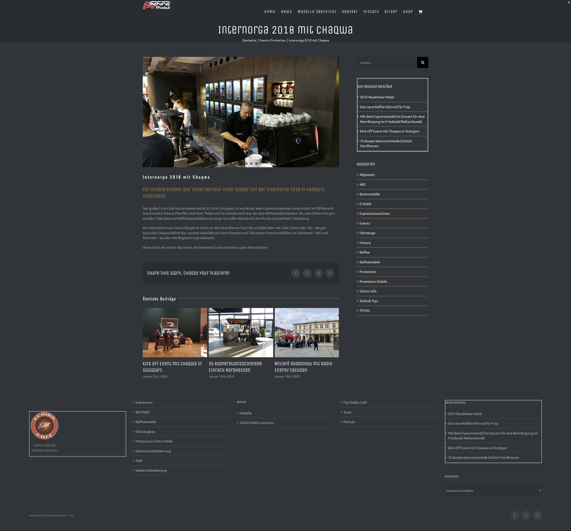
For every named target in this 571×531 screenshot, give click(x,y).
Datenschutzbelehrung (153, 451)
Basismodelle (370, 194)
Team (347, 412)
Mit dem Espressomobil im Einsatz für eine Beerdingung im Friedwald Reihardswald (493, 435)
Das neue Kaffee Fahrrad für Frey (385, 107)
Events (365, 223)
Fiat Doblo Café (355, 402)
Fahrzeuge (367, 233)
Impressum (144, 402)
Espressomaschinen (375, 213)
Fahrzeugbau (145, 431)
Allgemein (367, 174)
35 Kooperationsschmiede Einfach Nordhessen (483, 457)
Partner (349, 421)
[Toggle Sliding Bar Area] (567, 4)
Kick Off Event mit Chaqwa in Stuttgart (389, 131)
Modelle (246, 413)
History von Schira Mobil (154, 441)
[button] (145, 343)
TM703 (365, 310)
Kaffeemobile (370, 262)
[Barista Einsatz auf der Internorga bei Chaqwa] (241, 112)
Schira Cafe (368, 291)
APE (363, 184)
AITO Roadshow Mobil (296, 364)
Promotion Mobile (373, 281)
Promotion (368, 271)
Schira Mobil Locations (257, 422)
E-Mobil (365, 204)
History (365, 242)
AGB (139, 460)
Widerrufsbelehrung (151, 470)
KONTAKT (143, 412)
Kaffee (365, 252)
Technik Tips (369, 301)
